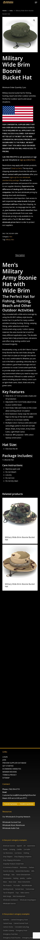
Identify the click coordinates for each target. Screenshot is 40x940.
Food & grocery (8, 871)
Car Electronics (8, 853)
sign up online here (27, 160)
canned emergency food (19, 920)
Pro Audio (16, 885)
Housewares (7, 878)
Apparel (19, 846)
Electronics (23, 867)
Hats (11, 10)
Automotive (31, 846)
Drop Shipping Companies (22, 857)
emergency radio (28, 938)
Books (5, 849)
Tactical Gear (30, 889)
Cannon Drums (8, 927)
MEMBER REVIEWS (9, 772)
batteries (6, 920)
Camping (12, 849)
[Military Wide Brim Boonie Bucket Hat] (20, 515)
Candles (19, 849)
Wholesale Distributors (10, 900)
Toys (17, 893)
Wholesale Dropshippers (28, 900)
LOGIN (5, 757)
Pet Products (7, 885)
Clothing (26, 853)
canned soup (7, 923)
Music (5, 882)
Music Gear (12, 882)
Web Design (7, 896)
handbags (6, 875)
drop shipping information (12, 860)
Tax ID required (8, 893)
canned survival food (21, 923)
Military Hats (10, 240)
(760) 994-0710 (14, 789)
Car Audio (27, 849)
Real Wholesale (27, 885)
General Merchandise (22, 871)
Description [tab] (20, 255)
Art (25, 846)
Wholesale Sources (9, 903)
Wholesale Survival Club (11, 822)
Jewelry (22, 878)
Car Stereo (18, 853)
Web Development (19, 896)
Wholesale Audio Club (10, 828)
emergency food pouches (12, 938)
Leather (29, 878)
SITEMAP (6, 778)
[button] (36, 2)
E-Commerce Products (10, 867)
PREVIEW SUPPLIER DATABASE (14, 763)
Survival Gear (19, 889)
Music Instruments (24, 882)
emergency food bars (10, 934)
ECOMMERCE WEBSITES (11, 769)
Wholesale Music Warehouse (13, 825)
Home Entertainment (23, 875)
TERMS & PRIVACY (9, 775)
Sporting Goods (8, 889)
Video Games (25, 893)
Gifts (32, 871)
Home (4, 10)
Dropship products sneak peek (13, 864)
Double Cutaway (8, 930)
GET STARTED (7, 766)
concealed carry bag (22, 927)
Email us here (16, 168)
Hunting (15, 878)
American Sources (9, 846)
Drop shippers (8, 857)
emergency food (21, 930)
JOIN (4, 760)
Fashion (31, 867)
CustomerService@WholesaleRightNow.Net (19, 795)
